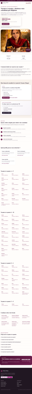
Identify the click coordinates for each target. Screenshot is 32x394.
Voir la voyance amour (5, 155)
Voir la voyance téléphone (5, 163)
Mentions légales (19, 384)
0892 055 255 (6, 19)
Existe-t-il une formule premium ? (6, 349)
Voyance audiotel (3, 382)
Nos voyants (19, 382)
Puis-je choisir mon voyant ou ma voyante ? (8, 337)
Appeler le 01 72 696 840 (7, 112)
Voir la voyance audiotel (13, 97)
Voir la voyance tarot (20, 155)
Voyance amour (3, 386)
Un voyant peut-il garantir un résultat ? (7, 351)
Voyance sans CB (3, 384)
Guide (18, 383)
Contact (18, 386)
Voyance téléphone (3, 383)
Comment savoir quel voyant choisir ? (7, 339)
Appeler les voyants (6, 97)
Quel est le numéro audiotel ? (6, 344)
